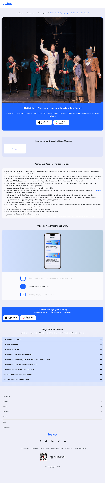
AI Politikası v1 (69, 448)
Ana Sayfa (19, 13)
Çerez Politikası (24, 448)
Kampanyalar (42, 13)
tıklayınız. (99, 190)
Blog (4, 422)
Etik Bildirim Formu (80, 448)
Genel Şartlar (34, 448)
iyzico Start (6, 427)
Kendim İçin (30, 13)
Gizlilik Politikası (44, 448)
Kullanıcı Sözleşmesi (57, 448)
